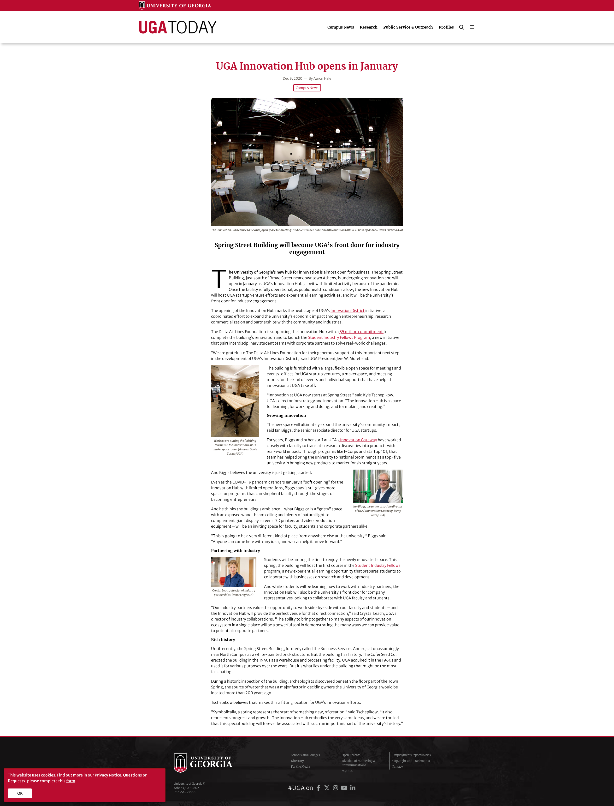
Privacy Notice (108, 775)
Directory (297, 761)
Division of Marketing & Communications (358, 763)
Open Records (351, 755)
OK (20, 793)
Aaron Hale (322, 78)
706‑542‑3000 (184, 792)
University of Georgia (210, 763)
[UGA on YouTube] (345, 788)
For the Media (300, 766)
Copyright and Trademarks (411, 761)
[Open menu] (472, 27)
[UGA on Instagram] (336, 788)
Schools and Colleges (305, 755)
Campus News (307, 88)
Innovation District (348, 310)
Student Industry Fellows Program (339, 337)
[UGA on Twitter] (327, 788)
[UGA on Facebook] (319, 788)
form (70, 780)
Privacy (397, 766)
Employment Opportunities (411, 755)
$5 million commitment (361, 331)
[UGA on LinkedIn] (352, 788)
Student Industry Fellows (378, 565)
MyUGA (347, 771)
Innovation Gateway (358, 439)
